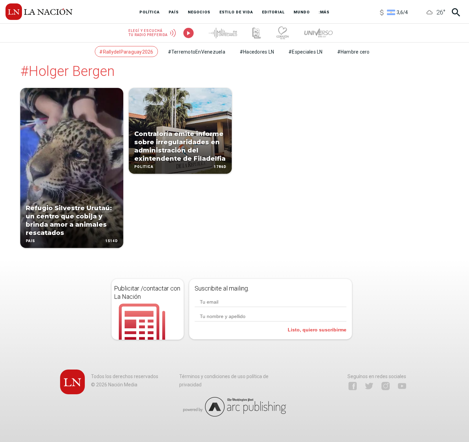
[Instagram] (385, 386)
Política (143, 167)
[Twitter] (369, 386)
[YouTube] (402, 386)
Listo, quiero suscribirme (317, 329)
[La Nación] (38, 11)
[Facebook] (352, 386)
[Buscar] (456, 12)
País (30, 241)
